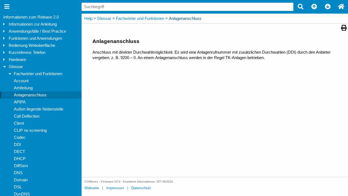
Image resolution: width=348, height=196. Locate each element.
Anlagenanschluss (30, 95)
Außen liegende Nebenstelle (38, 109)
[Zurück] (314, 7)
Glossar (16, 67)
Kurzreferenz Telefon (27, 52)
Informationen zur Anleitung (33, 24)
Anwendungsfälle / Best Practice (37, 31)
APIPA (20, 102)
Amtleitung (23, 88)
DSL (18, 187)
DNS (18, 173)
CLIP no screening (30, 130)
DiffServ (21, 166)
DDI (17, 144)
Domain (21, 180)
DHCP (20, 159)
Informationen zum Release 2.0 (31, 17)
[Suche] (300, 7)
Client (19, 123)
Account (21, 81)
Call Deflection (26, 116)
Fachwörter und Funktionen (38, 74)
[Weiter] (327, 7)
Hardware (17, 59)
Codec (20, 137)
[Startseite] (341, 7)
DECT (19, 151)
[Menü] (7, 7)
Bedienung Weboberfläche (32, 45)
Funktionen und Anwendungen (35, 38)
